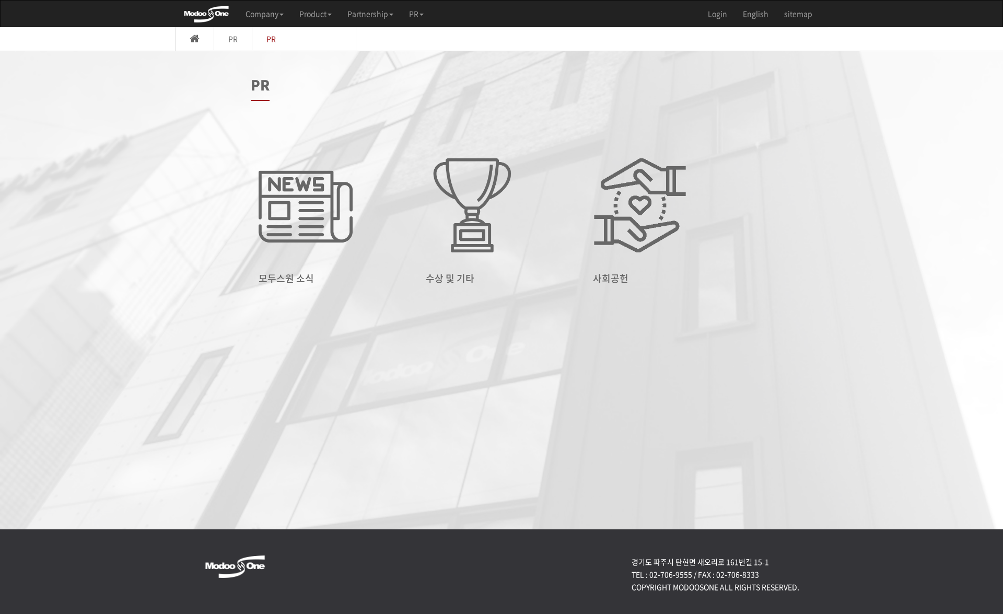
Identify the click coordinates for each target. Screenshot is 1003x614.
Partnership (367, 13)
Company (262, 13)
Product (312, 13)
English (755, 13)
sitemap (798, 13)
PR (413, 13)
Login (717, 13)
